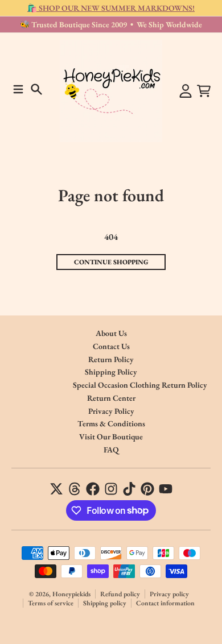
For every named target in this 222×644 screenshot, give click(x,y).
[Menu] (18, 89)
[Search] (36, 89)
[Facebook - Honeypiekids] (93, 489)
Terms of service (50, 603)
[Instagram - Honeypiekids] (111, 489)
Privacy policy (169, 594)
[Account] (185, 91)
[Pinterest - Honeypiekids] (147, 489)
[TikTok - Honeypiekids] (129, 489)
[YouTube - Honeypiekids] (165, 489)
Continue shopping (111, 262)
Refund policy (120, 594)
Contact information (165, 603)
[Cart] (204, 91)
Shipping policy (104, 603)
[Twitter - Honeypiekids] (56, 489)
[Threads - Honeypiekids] (74, 489)
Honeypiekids (71, 594)
